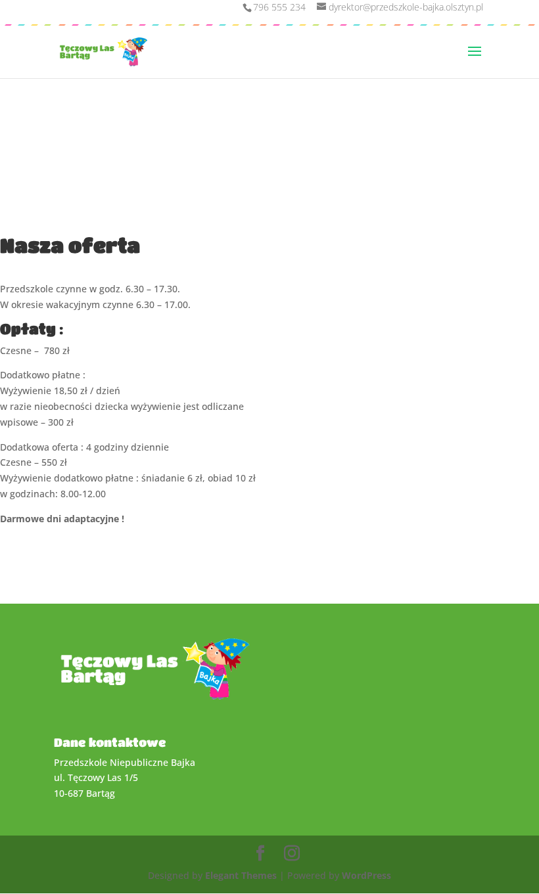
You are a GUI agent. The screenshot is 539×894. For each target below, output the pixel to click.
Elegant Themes (241, 875)
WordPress (366, 875)
